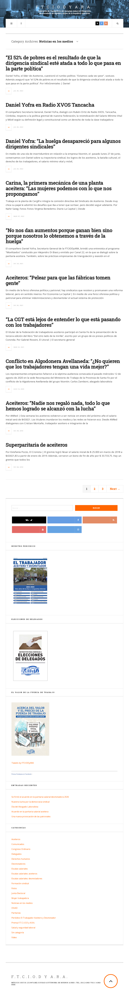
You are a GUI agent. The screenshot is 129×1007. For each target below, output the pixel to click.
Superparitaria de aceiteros (36, 444)
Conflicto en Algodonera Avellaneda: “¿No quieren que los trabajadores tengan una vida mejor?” (63, 364)
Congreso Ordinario (20, 849)
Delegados (16, 854)
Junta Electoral (18, 893)
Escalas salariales (19, 868)
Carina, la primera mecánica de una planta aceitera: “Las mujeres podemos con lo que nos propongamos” (58, 188)
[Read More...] (9, 91)
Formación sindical (20, 883)
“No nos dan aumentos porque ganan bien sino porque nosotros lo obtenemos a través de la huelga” (59, 236)
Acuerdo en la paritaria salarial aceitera (29, 811)
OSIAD (14, 908)
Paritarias (16, 912)
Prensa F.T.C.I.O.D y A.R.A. (23, 922)
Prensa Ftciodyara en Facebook (21, 774)
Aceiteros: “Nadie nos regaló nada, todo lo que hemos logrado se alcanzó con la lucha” (58, 406)
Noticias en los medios (22, 903)
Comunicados (17, 844)
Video (14, 937)
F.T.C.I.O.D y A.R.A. (64, 6)
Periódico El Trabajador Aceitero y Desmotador (33, 917)
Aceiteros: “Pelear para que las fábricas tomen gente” (58, 280)
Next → (115, 489)
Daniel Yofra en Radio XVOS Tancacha (50, 104)
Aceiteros (15, 839)
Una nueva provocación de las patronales (31, 816)
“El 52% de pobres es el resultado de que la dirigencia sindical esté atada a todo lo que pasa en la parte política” (63, 63)
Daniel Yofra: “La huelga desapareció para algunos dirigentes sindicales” (63, 144)
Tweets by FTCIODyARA (22, 763)
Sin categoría (17, 932)
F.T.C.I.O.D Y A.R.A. (40, 976)
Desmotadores (18, 863)
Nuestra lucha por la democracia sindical (30, 801)
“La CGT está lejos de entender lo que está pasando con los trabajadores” (63, 322)
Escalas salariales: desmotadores (26, 878)
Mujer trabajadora (20, 898)
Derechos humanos (20, 859)
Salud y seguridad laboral (23, 927)
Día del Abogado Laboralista (24, 806)
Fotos (14, 888)
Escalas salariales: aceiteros (24, 873)
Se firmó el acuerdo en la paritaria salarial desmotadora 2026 (40, 796)
